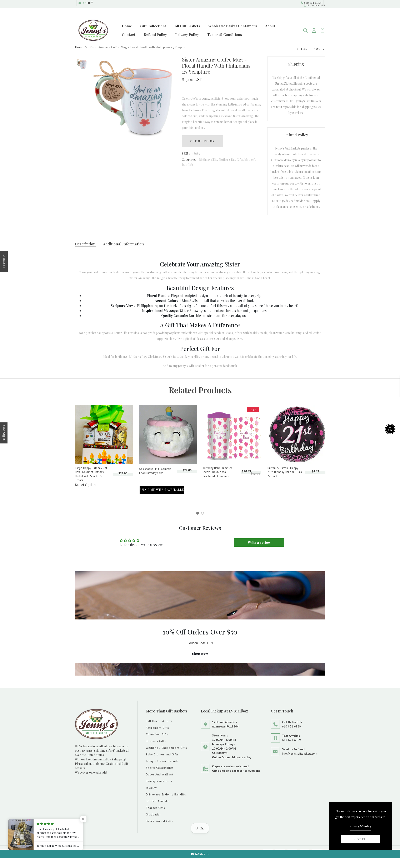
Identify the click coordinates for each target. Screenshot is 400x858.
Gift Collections (153, 26)
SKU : (186, 154)
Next (317, 49)
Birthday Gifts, (209, 160)
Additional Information (123, 243)
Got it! (360, 839)
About (270, 26)
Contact (128, 34)
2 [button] (203, 514)
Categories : (189, 160)
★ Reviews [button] (3, 433)
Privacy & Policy (360, 826)
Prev (304, 49)
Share (4, 263)
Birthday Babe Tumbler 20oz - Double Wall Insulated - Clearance (217, 472)
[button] (200, 854)
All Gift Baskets (187, 26)
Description (85, 243)
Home (127, 26)
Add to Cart (148, 478)
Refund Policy (155, 34)
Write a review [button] (259, 542)
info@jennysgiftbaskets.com (299, 753)
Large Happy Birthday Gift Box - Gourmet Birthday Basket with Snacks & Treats (91, 474)
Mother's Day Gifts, (231, 160)
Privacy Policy (187, 34)
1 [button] (198, 514)
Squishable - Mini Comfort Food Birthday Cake (155, 471)
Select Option (85, 484)
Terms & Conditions (224, 34)
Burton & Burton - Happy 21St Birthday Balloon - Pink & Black (285, 472)
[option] (81, 65)
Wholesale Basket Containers (232, 26)
